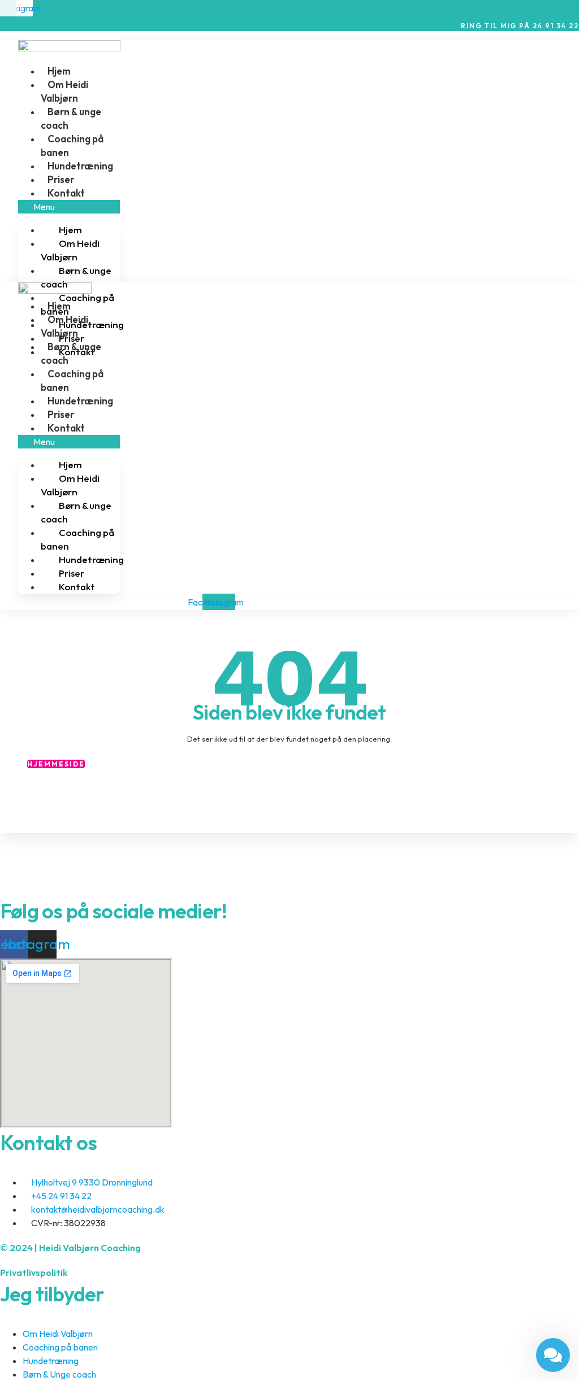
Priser (60, 179)
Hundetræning (80, 166)
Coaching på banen (77, 304)
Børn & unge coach (76, 277)
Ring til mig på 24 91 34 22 (520, 25)
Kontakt (66, 193)
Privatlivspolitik (34, 1272)
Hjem (59, 71)
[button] (69, 207)
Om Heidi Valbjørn (70, 250)
